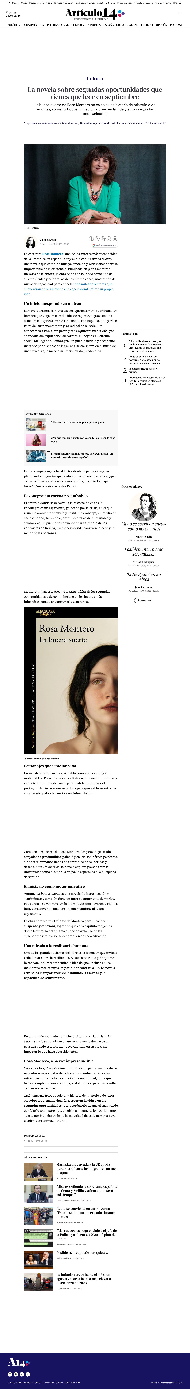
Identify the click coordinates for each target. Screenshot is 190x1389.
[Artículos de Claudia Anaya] (30, 242)
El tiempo (110, 3)
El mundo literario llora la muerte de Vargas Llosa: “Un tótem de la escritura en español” (82, 455)
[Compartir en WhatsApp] (109, 239)
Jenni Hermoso (55, 3)
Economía (30, 25)
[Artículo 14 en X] (10, 1374)
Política (13, 25)
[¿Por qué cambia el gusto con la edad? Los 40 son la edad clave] (36, 441)
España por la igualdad (121, 25)
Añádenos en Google (106, 245)
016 (42, 25)
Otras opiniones (132, 486)
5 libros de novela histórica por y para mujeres (77, 422)
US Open (69, 3)
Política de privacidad (44, 1383)
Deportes (94, 25)
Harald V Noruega (144, 3)
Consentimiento (72, 1383)
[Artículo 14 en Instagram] (16, 1374)
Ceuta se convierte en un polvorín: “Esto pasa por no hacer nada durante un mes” (145, 360)
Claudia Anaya (48, 239)
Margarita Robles (37, 3)
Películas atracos (125, 3)
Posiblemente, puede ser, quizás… (143, 370)
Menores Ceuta (19, 3)
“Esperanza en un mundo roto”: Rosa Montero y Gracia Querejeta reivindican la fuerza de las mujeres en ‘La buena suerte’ (95, 123)
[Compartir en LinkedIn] (103, 239)
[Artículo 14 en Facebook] (22, 1374)
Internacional (57, 25)
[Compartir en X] (97, 239)
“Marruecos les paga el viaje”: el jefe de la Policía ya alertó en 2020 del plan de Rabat (147, 381)
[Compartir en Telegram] (115, 239)
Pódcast (176, 25)
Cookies (59, 1383)
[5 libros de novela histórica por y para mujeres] (36, 425)
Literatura (41, 1141)
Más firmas (141, 600)
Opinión (161, 25)
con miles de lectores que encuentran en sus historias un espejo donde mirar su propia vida (69, 289)
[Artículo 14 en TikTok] (28, 1374)
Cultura (77, 25)
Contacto (27, 1383)
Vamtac (159, 3)
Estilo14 (147, 25)
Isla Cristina (81, 3)
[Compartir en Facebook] (91, 239)
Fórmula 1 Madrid (173, 3)
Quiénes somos (15, 1383)
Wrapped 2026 (96, 3)
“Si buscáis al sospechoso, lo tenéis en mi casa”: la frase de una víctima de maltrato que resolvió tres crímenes (145, 346)
